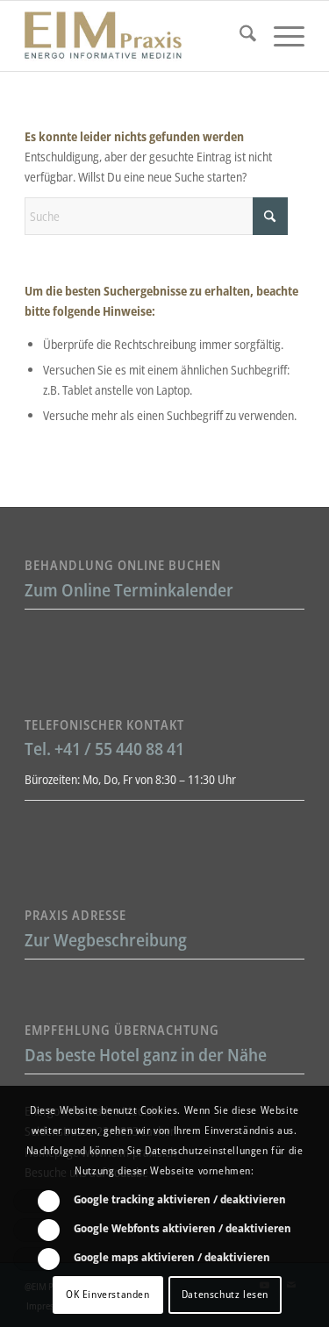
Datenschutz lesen (225, 1294)
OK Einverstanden (108, 1294)
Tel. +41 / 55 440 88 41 (104, 748)
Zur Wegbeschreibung (106, 940)
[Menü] (280, 36)
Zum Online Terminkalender (129, 590)
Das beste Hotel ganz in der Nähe (146, 1055)
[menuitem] (239, 36)
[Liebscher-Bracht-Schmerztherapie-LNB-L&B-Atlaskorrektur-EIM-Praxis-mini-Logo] (136, 36)
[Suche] (239, 36)
